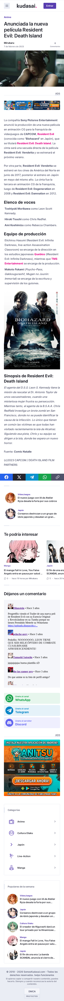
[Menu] (7, 6)
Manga (7, 565)
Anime (7, 17)
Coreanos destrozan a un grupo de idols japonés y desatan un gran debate (37, 517)
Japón (50, 565)
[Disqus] (32, 643)
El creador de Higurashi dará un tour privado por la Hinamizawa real (37, 930)
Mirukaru (9, 42)
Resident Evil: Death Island (34, 143)
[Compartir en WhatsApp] (44, 477)
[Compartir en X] (19, 477)
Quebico (39, 254)
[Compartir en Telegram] (32, 477)
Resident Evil (45, 134)
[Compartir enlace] (57, 477)
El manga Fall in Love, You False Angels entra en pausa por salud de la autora (23, 573)
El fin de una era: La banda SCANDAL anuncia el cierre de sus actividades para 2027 (36, 957)
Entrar (49, 5)
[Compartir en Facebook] (6, 477)
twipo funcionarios (44, 975)
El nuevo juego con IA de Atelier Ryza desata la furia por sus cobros (37, 499)
